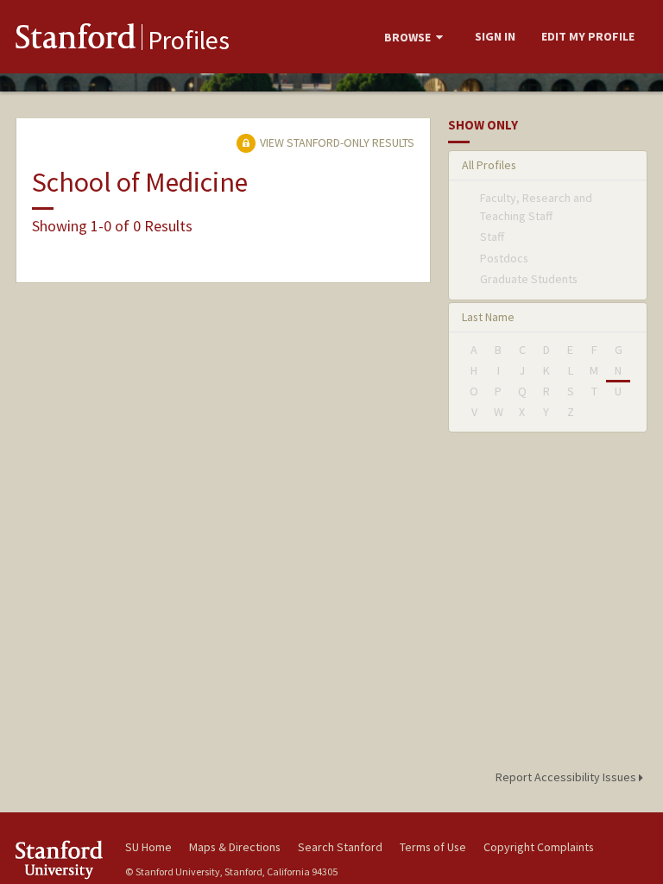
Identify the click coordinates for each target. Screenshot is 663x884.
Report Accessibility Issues (567, 777)
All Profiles (489, 165)
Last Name (488, 317)
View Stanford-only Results (335, 142)
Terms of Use (433, 847)
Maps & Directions (235, 847)
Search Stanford (340, 847)
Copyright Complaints (538, 847)
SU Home (148, 847)
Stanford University (60, 859)
